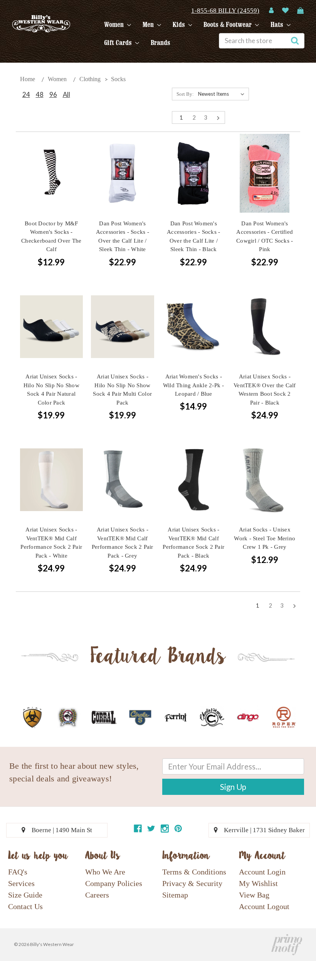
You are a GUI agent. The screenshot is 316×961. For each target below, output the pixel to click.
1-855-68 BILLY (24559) (225, 10)
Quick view (51, 160)
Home (27, 79)
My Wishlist (258, 883)
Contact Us (25, 906)
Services (21, 883)
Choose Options (122, 187)
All (66, 94)
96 (53, 94)
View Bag (254, 895)
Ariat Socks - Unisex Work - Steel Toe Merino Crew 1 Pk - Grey (264, 538)
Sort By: (185, 94)
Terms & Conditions (194, 872)
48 (40, 94)
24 (26, 94)
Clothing (90, 79)
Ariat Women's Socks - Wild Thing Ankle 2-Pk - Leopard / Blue (193, 385)
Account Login (262, 872)
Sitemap (175, 895)
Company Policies (113, 883)
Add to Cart (51, 187)
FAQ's (17, 872)
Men (149, 24)
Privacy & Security (192, 883)
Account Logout (264, 906)
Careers (97, 895)
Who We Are (105, 872)
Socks (118, 79)
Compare (49, 174)
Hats (278, 24)
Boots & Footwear (228, 24)
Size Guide (25, 895)
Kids (180, 24)
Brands (160, 42)
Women (114, 24)
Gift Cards (118, 42)
